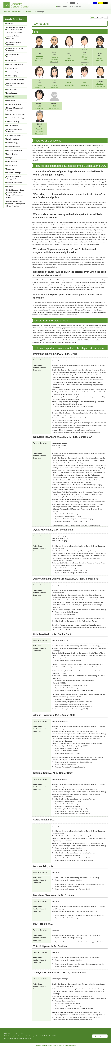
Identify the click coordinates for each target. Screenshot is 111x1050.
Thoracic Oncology (12, 122)
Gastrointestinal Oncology (15, 118)
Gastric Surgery (11, 76)
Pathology (9, 186)
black (105, 3)
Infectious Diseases (13, 146)
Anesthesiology (11, 165)
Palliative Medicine (12, 139)
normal (90, 3)
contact (65, 6)
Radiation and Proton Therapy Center (13, 178)
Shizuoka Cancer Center (12, 11)
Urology (9, 158)
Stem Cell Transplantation (15, 135)
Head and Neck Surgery (14, 64)
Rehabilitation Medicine (14, 150)
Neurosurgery (11, 61)
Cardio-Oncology (12, 143)
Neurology (9, 24)
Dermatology (10, 100)
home (59, 6)
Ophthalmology (11, 161)
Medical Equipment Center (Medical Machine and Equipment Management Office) (15, 193)
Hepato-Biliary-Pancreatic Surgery (15, 84)
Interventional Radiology (14, 182)
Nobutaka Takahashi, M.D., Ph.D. (54, 59)
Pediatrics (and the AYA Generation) (14, 130)
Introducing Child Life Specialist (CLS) (13, 43)
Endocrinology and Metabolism (12, 56)
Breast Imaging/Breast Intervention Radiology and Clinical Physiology (15, 203)
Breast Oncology (12, 93)
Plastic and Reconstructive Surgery (15, 109)
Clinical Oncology (12, 125)
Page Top (101, 1036)
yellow (100, 3)
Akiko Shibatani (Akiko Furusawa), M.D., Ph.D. (85, 59)
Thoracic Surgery (12, 68)
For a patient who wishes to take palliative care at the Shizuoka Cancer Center (15, 29)
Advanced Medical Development (12, 37)
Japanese (78, 6)
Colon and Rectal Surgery (15, 79)
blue (95, 3)
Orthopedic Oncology (13, 104)
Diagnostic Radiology (13, 173)
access (71, 6)
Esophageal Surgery (13, 72)
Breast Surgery (11, 89)
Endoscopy (10, 169)
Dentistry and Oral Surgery (15, 114)
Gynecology (10, 97)
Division (28, 11)
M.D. (42, 108)
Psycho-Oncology (12, 154)
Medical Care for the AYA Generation (14, 49)
